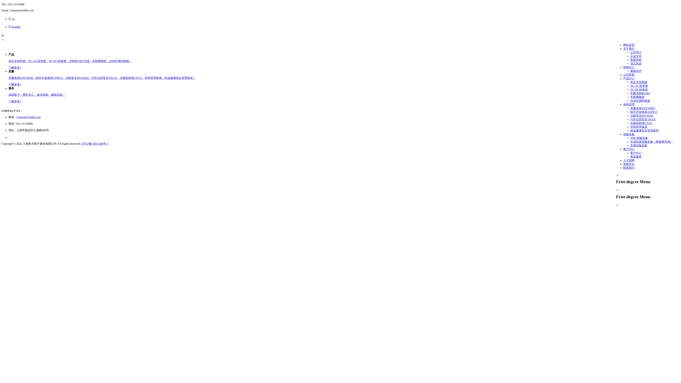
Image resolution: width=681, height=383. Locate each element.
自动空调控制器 (640, 100)
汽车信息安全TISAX (643, 119)
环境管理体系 (638, 126)
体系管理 (629, 104)
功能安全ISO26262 (641, 115)
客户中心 (629, 149)
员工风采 (636, 63)
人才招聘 (629, 160)
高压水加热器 (638, 82)
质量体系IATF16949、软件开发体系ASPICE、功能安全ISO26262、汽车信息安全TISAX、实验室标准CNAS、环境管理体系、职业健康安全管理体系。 (102, 77)
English (16, 26)
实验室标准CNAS (641, 123)
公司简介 (636, 52)
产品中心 (629, 78)
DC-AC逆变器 (639, 85)
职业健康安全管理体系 (644, 130)
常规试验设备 (638, 145)
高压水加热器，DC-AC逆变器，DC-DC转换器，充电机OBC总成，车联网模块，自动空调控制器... (70, 61)
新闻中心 (629, 67)
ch (13, 18)
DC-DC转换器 (639, 89)
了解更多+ (15, 67)
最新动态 (636, 71)
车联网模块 (637, 97)
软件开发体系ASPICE (643, 111)
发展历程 (636, 59)
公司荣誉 (629, 74)
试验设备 (629, 134)
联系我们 (629, 167)
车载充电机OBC (640, 93)
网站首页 (629, 44)
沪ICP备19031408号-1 (95, 143)
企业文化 (636, 56)
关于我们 (629, 48)
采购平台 (629, 164)
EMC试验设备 (639, 138)
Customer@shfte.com (28, 117)
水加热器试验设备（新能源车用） (651, 141)
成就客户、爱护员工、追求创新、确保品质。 (37, 94)
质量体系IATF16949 (642, 108)
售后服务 (636, 156)
